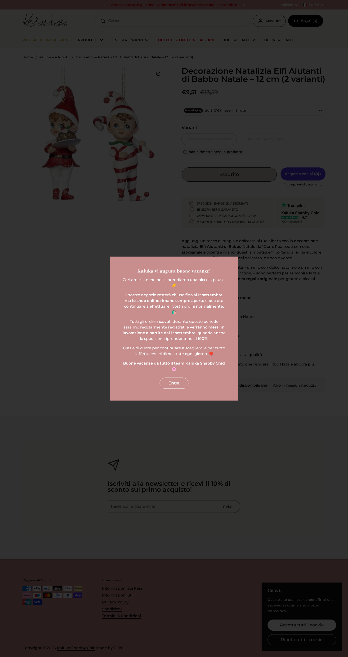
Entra (174, 383)
